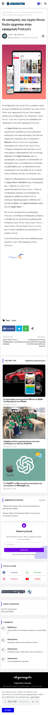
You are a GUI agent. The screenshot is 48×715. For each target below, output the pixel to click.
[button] (45, 3)
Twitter (19, 328)
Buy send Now (7, 612)
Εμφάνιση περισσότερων (35, 361)
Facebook (10, 329)
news (16, 12)
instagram (14, 579)
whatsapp (37, 572)
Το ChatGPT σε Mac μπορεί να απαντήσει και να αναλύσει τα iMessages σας (22, 484)
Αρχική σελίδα (7, 12)
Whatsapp (26, 328)
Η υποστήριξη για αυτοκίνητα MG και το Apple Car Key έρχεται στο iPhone (23, 400)
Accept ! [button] (7, 710)
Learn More (35, 697)
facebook (14, 572)
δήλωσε (8, 142)
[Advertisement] (24, 293)
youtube (37, 579)
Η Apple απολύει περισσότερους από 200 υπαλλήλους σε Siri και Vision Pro (21, 442)
